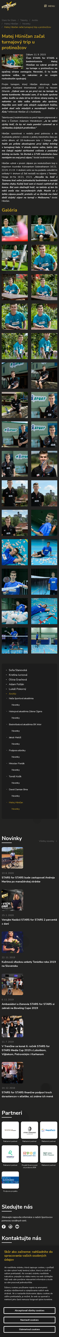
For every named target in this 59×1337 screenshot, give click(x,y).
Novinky (26, 23)
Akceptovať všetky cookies (29, 1310)
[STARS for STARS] (9, 6)
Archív (35, 20)
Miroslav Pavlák (17, 763)
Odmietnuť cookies (29, 1329)
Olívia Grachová (18, 679)
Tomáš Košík (15, 776)
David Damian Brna (18, 789)
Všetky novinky (46, 841)
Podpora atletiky (17, 750)
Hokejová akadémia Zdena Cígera (25, 711)
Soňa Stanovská (18, 670)
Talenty (24, 20)
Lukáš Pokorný (17, 689)
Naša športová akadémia (21, 698)
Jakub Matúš (15, 737)
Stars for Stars (9, 20)
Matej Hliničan (11, 23)
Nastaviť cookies (29, 1320)
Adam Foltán (16, 684)
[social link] (4, 1227)
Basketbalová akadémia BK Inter (25, 724)
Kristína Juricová (18, 675)
